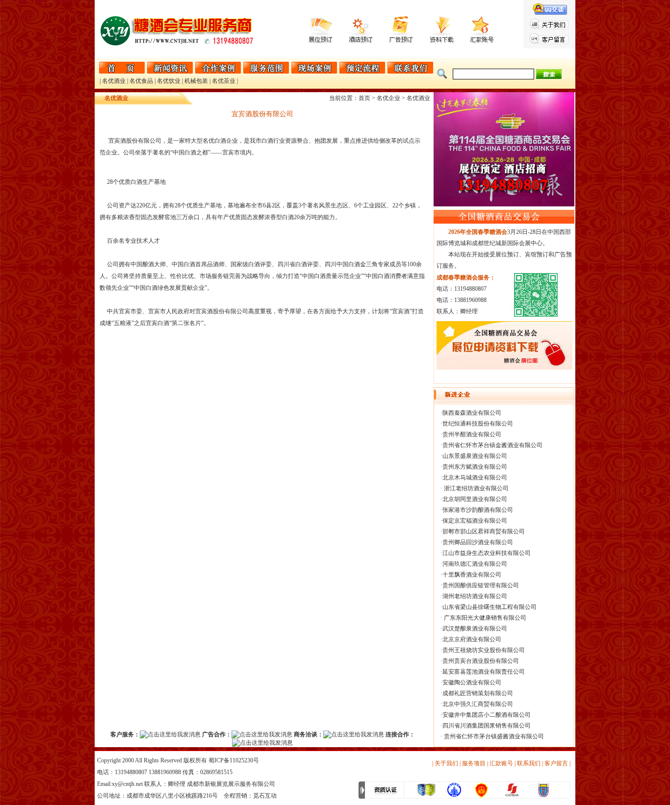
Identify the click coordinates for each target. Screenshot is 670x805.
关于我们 (446, 763)
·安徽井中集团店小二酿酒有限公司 (485, 714)
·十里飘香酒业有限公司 (470, 574)
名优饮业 (168, 80)
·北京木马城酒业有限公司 (473, 477)
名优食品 (141, 80)
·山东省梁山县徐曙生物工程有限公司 (488, 607)
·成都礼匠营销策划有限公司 (476, 693)
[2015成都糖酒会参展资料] (442, 41)
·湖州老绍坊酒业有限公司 (473, 596)
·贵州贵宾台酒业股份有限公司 (479, 660)
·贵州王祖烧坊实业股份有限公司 (482, 650)
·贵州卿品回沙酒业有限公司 (476, 542)
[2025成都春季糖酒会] (504, 367)
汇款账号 (501, 763)
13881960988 (165, 772)
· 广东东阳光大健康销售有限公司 (483, 617)
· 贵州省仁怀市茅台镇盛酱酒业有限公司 (492, 736)
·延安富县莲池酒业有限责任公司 (482, 671)
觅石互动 (265, 795)
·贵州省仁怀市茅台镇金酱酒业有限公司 (491, 445)
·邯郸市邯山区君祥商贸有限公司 (482, 531)
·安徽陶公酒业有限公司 (470, 682)
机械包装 (196, 80)
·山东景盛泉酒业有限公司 (473, 456)
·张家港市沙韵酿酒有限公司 (476, 509)
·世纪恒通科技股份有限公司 (476, 423)
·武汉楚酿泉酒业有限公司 (473, 628)
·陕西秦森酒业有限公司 (470, 412)
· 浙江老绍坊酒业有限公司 (474, 488)
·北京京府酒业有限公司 (470, 639)
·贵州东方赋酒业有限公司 (473, 466)
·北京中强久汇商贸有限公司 (476, 704)
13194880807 (131, 772)
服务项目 (474, 763)
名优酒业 (114, 80)
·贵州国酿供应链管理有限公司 (479, 585)
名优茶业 (223, 80)
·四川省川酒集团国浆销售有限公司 (485, 725)
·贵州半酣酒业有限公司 (470, 434)
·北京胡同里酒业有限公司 (473, 499)
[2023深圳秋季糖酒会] (504, 204)
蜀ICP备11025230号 (233, 760)
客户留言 (556, 763)
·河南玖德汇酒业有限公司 (473, 563)
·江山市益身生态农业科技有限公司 (485, 553)
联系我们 (529, 763)
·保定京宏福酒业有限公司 (473, 520)
